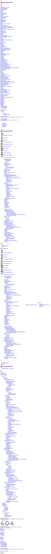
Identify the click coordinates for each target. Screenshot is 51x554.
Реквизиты (2, 537)
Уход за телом (8, 463)
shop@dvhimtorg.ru (4, 116)
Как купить (2, 541)
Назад (6, 377)
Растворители (8, 397)
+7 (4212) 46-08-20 (4, 106)
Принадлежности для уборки (13, 477)
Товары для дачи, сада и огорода (11, 488)
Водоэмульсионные (11, 384)
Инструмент (8, 402)
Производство (2, 529)
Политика (2, 538)
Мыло (9, 466)
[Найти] (1, 5)
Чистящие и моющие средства (13, 455)
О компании (2, 532)
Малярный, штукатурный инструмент (14, 409)
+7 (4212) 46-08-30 (3, 120)
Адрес (1, 536)
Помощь (1, 539)
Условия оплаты (3, 542)
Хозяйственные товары (10, 474)
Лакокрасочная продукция (10, 381)
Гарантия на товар (3, 543)
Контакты (2, 533)
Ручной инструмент (11, 419)
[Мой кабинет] (0, 361)
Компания (6, 507)
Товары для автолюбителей (11, 484)
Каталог (5, 378)
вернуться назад (3, 527)
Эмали (9, 392)
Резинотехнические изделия (11, 435)
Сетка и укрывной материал (13, 496)
